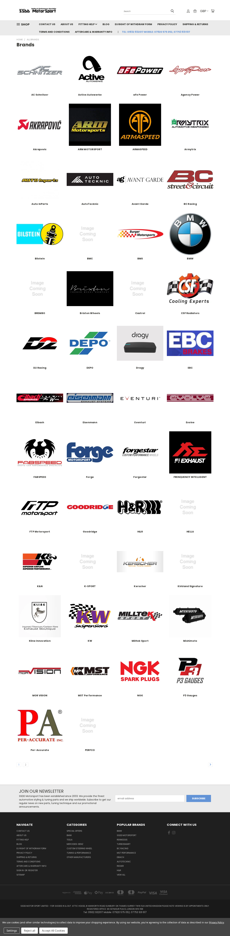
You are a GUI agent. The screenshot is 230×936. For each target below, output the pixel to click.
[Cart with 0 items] (212, 11)
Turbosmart (123, 844)
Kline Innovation (40, 641)
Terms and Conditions (54, 32)
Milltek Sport (140, 641)
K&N (40, 586)
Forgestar (140, 477)
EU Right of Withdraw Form (133, 24)
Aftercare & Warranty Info (93, 32)
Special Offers (74, 830)
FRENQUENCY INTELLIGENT (190, 477)
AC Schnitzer (39, 94)
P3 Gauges (190, 695)
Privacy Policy (167, 24)
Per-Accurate (40, 750)
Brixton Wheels (90, 313)
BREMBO (40, 313)
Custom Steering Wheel (79, 848)
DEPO (90, 367)
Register (33, 870)
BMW (190, 258)
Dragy (140, 367)
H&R (140, 531)
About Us (67, 24)
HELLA (190, 531)
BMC (90, 258)
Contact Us (47, 24)
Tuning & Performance (79, 852)
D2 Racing (39, 367)
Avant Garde (140, 204)
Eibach (39, 422)
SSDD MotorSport (126, 835)
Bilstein (40, 258)
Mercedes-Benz (75, 844)
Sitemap (21, 874)
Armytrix (190, 149)
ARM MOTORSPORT (90, 149)
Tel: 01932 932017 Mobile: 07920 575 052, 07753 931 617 (156, 32)
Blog (106, 24)
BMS (140, 258)
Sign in (20, 870)
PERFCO (90, 750)
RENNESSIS (122, 839)
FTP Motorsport (39, 531)
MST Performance (90, 695)
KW (90, 641)
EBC (190, 367)
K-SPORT (90, 586)
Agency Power (190, 94)
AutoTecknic (89, 204)
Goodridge (90, 531)
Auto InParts (39, 204)
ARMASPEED (140, 149)
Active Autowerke (90, 94)
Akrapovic (39, 149)
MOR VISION (39, 695)
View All (121, 874)
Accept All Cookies (53, 930)
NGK (140, 695)
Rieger (120, 866)
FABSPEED (40, 477)
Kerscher (140, 586)
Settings (12, 930)
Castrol (140, 313)
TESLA (69, 839)
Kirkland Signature (190, 586)
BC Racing (190, 204)
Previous (221, 925)
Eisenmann (90, 422)
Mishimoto (190, 641)
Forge (90, 477)
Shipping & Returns (195, 24)
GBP (203, 11)
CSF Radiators (190, 313)
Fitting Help (86, 24)
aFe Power (140, 94)
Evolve (190, 422)
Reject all (29, 930)
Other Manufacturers (79, 857)
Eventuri (140, 422)
